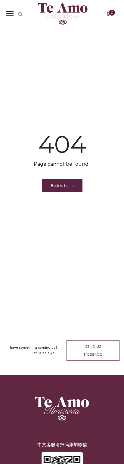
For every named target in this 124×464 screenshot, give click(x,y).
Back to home (62, 186)
